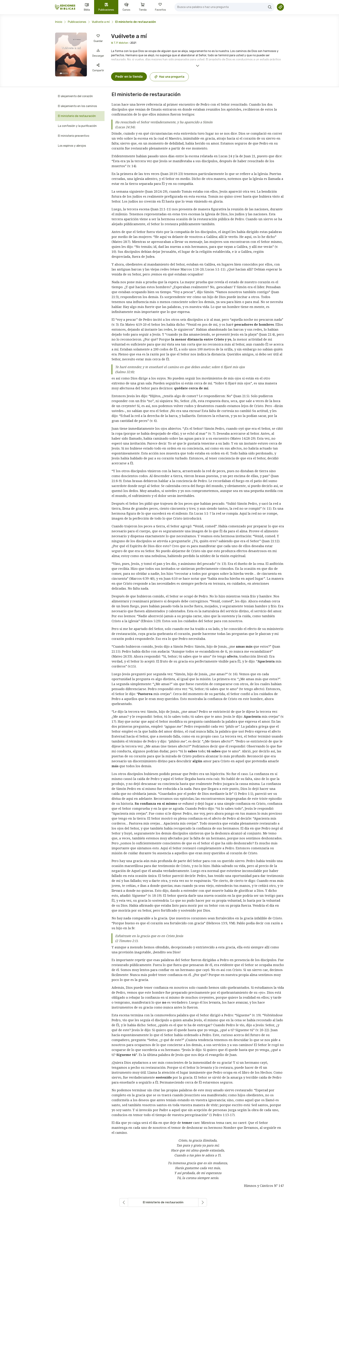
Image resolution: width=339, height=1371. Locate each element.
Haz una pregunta (171, 76)
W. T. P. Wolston (119, 42)
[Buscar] (270, 7)
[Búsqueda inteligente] (280, 7)
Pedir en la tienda (129, 77)
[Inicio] (65, 7)
